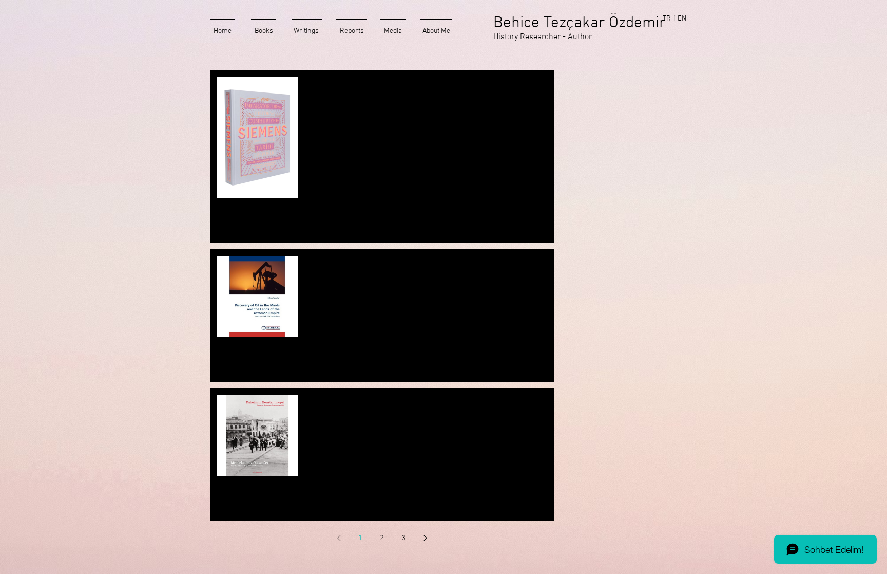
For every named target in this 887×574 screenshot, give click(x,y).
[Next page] (425, 538)
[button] (681, 19)
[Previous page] (339, 538)
